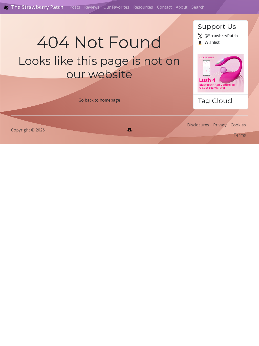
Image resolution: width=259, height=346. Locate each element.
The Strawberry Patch (37, 7)
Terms (239, 135)
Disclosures (198, 125)
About (181, 7)
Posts (75, 7)
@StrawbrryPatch (221, 36)
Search (197, 7)
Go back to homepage (99, 100)
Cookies (238, 125)
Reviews (91, 7)
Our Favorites (116, 7)
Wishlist (212, 42)
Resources (143, 7)
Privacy (220, 125)
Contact (164, 7)
